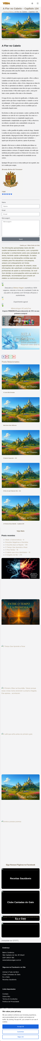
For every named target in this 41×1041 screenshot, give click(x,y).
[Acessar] (32, 3)
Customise (20, 1031)
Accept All (20, 1026)
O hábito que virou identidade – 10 (17, 552)
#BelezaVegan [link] (16, 308)
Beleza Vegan (18, 288)
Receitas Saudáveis (9, 979)
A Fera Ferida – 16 (11, 550)
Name (4, 202)
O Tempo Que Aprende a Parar (16, 547)
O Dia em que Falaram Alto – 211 (12, 491)
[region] (20, 1024)
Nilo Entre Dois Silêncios (10, 425)
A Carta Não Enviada (9, 392)
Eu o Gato (6, 977)
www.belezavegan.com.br (11, 960)
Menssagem (6, 218)
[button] (3, 356)
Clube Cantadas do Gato (11, 974)
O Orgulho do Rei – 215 (13, 555)
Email (3, 210)
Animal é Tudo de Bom (10, 972)
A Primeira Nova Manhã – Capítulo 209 (13, 524)
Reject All (20, 1037)
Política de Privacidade (10, 1001)
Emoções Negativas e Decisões (16, 542)
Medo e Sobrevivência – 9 (14, 540)
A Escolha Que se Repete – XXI (16, 545)
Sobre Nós (6, 996)
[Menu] (38, 3)
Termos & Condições (9, 999)
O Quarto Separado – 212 (10, 458)
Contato (5, 994)
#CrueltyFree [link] (26, 308)
